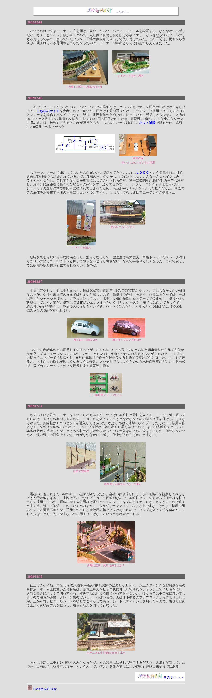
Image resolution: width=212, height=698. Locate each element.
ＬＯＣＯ (142, 172)
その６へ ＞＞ (173, 677)
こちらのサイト (48, 111)
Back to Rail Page (45, 689)
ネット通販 (147, 122)
